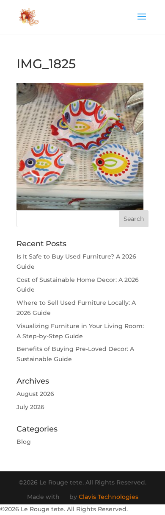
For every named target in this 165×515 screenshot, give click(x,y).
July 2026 (30, 407)
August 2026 (35, 394)
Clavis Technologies (108, 497)
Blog (23, 441)
